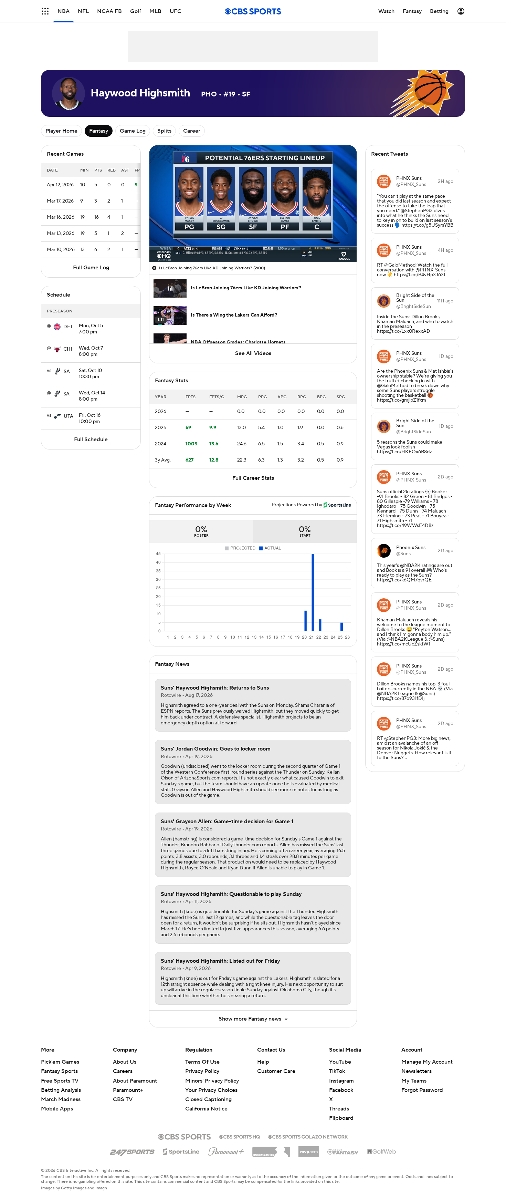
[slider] (253, 242)
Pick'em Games (60, 1061)
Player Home (61, 130)
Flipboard (341, 1118)
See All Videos (253, 353)
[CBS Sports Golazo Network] (308, 1136)
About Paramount (135, 1080)
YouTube (340, 1061)
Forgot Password (422, 1090)
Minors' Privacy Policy (212, 1080)
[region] (253, 203)
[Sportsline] (181, 1150)
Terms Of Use (202, 1061)
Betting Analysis (61, 1090)
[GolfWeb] (381, 1151)
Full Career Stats (253, 478)
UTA (68, 416)
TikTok (337, 1071)
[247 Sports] (132, 1150)
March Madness (61, 1099)
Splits (164, 130)
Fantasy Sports (59, 1071)
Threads (339, 1108)
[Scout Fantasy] (343, 1151)
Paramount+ (128, 1090)
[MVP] (308, 1149)
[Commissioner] (271, 1149)
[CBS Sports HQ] (239, 1136)
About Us (124, 1061)
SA (67, 372)
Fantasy (98, 130)
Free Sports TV (59, 1080)
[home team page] (57, 326)
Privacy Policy (202, 1071)
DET (68, 327)
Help (263, 1061)
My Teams (413, 1080)
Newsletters (416, 1071)
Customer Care (276, 1071)
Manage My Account (427, 1061)
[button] (45, 11)
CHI (67, 349)
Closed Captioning (208, 1092)
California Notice (206, 1102)
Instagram (341, 1080)
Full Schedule (91, 439)
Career (191, 130)
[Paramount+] (226, 1150)
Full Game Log (91, 267)
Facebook (341, 1090)
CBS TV (123, 1099)
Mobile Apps (57, 1108)
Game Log (133, 130)
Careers (123, 1071)
